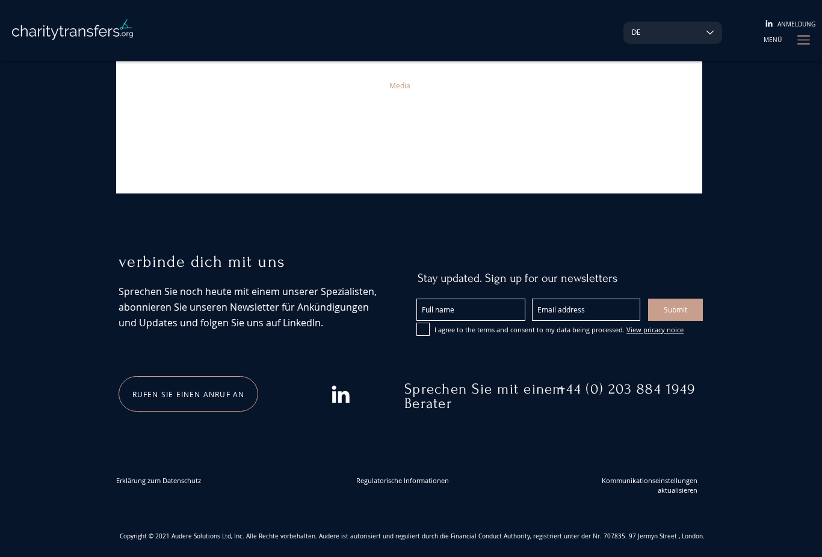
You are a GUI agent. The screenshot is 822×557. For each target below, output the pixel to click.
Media (399, 85)
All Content (146, 85)
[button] (772, 40)
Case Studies (276, 85)
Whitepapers (344, 85)
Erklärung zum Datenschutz (158, 480)
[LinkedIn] (769, 23)
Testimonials (210, 85)
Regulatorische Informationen (402, 480)
